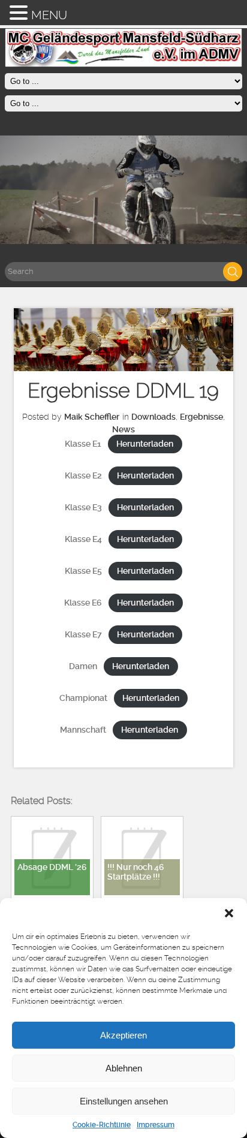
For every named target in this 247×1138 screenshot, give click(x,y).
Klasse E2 (83, 476)
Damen (83, 666)
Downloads (153, 417)
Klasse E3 (83, 507)
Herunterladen (144, 444)
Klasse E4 (83, 539)
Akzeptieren (123, 1035)
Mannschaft (83, 730)
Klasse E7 (83, 635)
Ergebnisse (201, 417)
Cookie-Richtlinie (102, 1125)
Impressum (155, 1125)
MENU (49, 15)
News (123, 429)
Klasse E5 (83, 571)
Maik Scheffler (91, 417)
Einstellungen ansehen (124, 1101)
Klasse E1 (83, 444)
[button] (229, 913)
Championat (83, 698)
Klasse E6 (83, 603)
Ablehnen (124, 1068)
